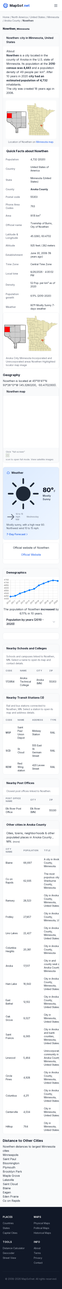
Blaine (9, 862)
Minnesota (53, 17)
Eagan (7, 1192)
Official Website (31, 554)
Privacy (38, 1257)
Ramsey (10, 900)
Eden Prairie (11, 1196)
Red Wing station (21, 767)
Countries (8, 1223)
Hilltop (9, 1126)
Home (6, 17)
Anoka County (12, 20)
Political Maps (41, 1228)
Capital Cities (10, 1232)
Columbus (11, 1095)
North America (20, 17)
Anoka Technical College (25, 681)
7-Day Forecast (16, 534)
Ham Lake (11, 983)
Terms (37, 1253)
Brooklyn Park (12, 1171)
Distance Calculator (14, 1248)
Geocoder (8, 1253)
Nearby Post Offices (20, 783)
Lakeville (8, 1180)
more (16, 841)
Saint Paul (9, 1159)
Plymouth (9, 1167)
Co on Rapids (11, 1200)
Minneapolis (10, 1155)
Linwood (10, 1057)
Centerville (12, 1111)
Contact (38, 1262)
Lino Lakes (12, 933)
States (6, 1228)
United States (37, 17)
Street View (9, 1257)
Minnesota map (44, 141)
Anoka (24, 59)
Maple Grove (11, 1175)
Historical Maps (42, 1232)
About (37, 1248)
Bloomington (11, 1163)
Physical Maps (42, 1223)
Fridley (9, 916)
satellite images (45, 459)
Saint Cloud (10, 1184)
